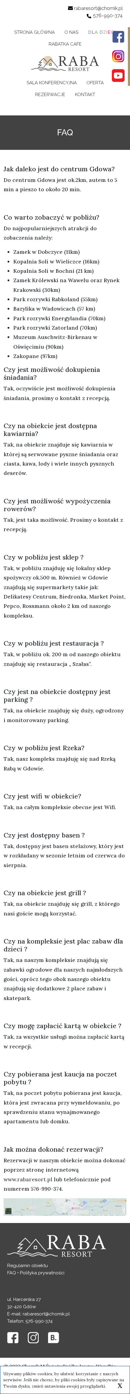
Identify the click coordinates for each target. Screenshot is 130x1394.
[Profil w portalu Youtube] (118, 75)
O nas (71, 32)
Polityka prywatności (42, 1273)
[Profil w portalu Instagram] (118, 56)
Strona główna (34, 32)
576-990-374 (108, 15)
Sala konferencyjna (52, 83)
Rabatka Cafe (65, 44)
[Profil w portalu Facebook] (118, 37)
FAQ (11, 1273)
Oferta (95, 83)
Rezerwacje (50, 94)
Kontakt (85, 94)
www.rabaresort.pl (28, 1179)
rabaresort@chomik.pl (98, 8)
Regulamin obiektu (27, 1265)
